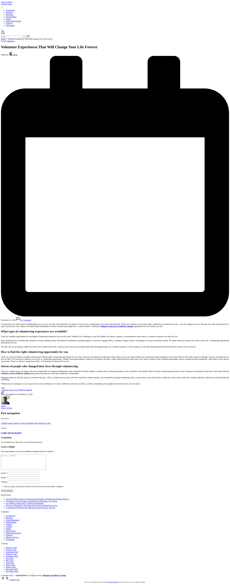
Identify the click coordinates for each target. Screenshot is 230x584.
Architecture (10, 516)
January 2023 (11, 567)
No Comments (25, 320)
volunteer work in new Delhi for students (16, 390)
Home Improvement (13, 533)
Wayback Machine (113, 582)
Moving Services (12, 537)
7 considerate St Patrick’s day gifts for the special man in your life (30, 508)
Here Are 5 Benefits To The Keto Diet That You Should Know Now (32, 506)
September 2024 (12, 552)
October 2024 (11, 550)
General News (6, 4)
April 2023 (10, 563)
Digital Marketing (12, 520)
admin (3, 406)
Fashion (9, 524)
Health (8, 529)
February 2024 (11, 554)
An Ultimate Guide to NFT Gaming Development (25, 503)
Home (3, 39)
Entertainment (11, 522)
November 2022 (12, 571)
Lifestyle (9, 535)
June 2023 (10, 558)
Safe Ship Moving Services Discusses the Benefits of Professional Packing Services (37, 499)
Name (4, 473)
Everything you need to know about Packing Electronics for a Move (31, 501)
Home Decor (11, 531)
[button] (25, 36)
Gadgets (9, 527)
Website (4, 482)
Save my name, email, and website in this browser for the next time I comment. (33, 486)
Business (11, 41)
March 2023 (10, 565)
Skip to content (6, 2)
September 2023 (12, 556)
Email (4, 477)
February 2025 (11, 548)
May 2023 (10, 561)
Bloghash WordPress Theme (54, 575)
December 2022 (12, 569)
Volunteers (5, 378)
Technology (10, 540)
